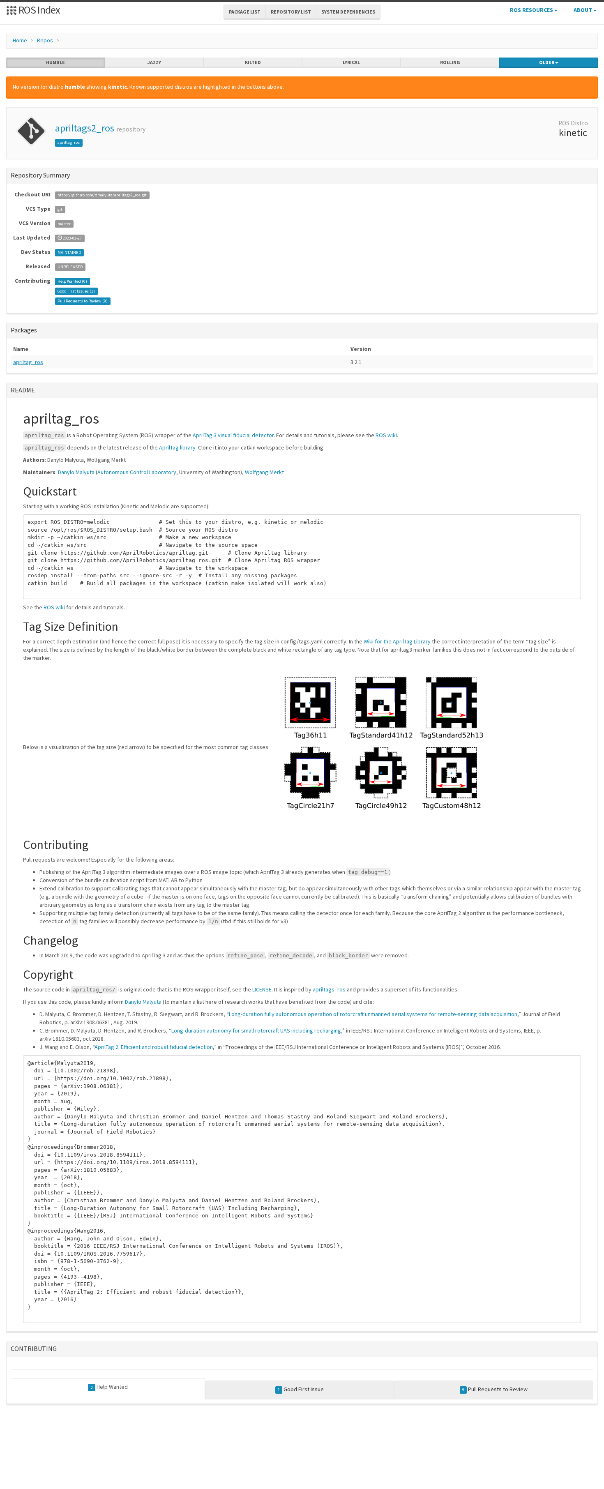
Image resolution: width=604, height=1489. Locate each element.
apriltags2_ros (84, 128)
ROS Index (38, 9)
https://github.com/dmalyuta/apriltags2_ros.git (102, 195)
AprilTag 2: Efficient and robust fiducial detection (154, 1047)
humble (55, 62)
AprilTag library (177, 447)
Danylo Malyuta (76, 472)
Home (20, 40)
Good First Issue (301, 1389)
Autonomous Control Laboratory (136, 472)
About (583, 10)
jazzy (154, 62)
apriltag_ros (69, 142)
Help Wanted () (72, 281)
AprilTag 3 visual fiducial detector (233, 435)
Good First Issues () (76, 291)
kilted (253, 62)
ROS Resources (532, 10)
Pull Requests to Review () (83, 301)
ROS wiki (386, 435)
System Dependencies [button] (348, 12)
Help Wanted (109, 1386)
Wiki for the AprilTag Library (397, 641)
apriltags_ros (329, 989)
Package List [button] (245, 12)
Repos (45, 40)
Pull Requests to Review (495, 1389)
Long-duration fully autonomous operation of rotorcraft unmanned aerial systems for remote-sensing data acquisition (373, 1014)
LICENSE (262, 989)
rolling (450, 62)
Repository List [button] (291, 12)
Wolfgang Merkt (264, 472)
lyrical (351, 62)
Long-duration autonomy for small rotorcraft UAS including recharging (256, 1030)
